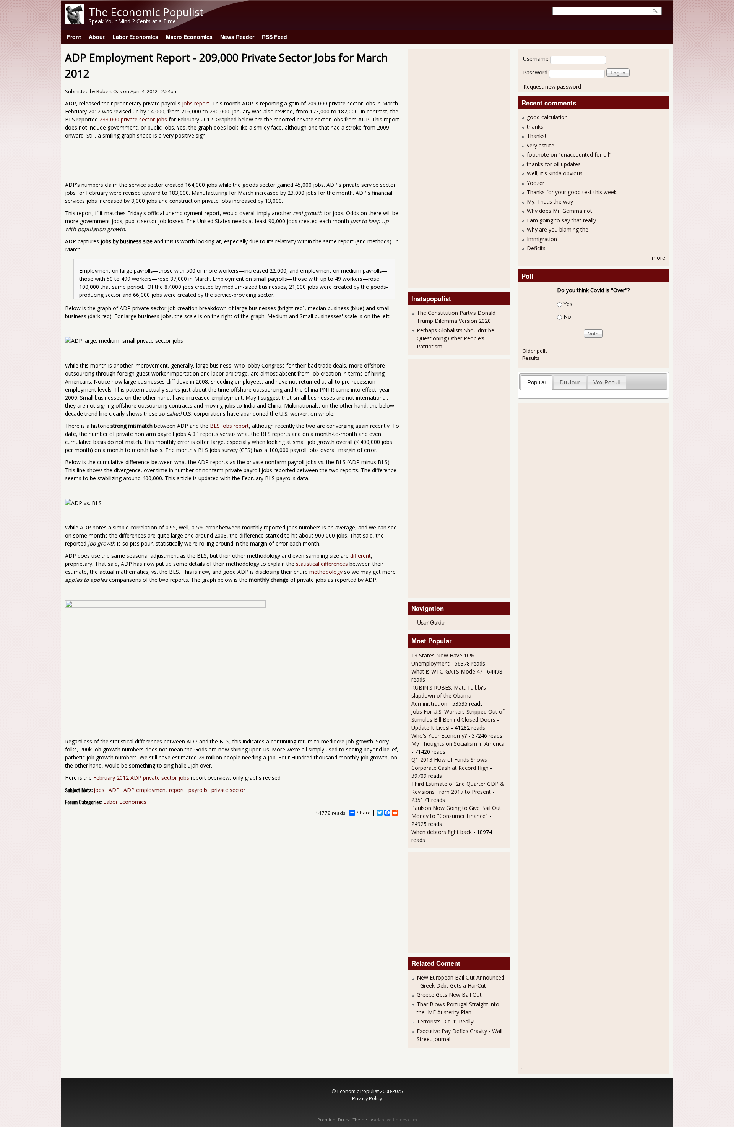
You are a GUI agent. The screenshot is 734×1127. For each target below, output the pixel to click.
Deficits (536, 248)
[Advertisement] (442, 167)
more (658, 257)
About (97, 36)
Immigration (542, 239)
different (360, 555)
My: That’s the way (550, 201)
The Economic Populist (146, 12)
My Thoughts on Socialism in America (458, 743)
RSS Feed (274, 36)
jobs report (195, 103)
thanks (535, 126)
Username (536, 58)
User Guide (431, 622)
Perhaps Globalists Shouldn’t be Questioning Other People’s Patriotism (455, 338)
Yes (567, 304)
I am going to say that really (561, 220)
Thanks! (536, 135)
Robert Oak (109, 91)
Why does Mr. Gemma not (559, 210)
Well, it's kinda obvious (555, 173)
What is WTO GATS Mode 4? (446, 671)
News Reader (237, 36)
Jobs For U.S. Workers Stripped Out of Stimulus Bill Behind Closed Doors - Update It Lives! (457, 719)
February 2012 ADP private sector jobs (141, 777)
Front (74, 36)
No (567, 316)
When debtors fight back (441, 832)
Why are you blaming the (557, 229)
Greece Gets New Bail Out (449, 994)
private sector (228, 789)
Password (535, 72)
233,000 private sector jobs (133, 119)
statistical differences (322, 563)
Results (530, 358)
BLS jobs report (229, 425)
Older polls (535, 350)
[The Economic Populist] (74, 21)
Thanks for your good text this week (572, 192)
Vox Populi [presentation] (606, 382)
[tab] (536, 382)
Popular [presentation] (536, 382)
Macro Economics (189, 36)
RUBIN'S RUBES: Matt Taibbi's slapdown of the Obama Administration (448, 695)
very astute (540, 145)
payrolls (198, 789)
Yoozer (535, 182)
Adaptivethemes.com (395, 1119)
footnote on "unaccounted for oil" (569, 154)
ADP (114, 789)
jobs (99, 789)
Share (364, 813)
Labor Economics (135, 36)
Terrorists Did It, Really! (445, 1021)
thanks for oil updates (554, 164)
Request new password (552, 86)
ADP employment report (153, 789)
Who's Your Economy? (439, 735)
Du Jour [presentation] (570, 382)
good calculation (547, 117)
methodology (326, 571)
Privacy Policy (367, 1098)
